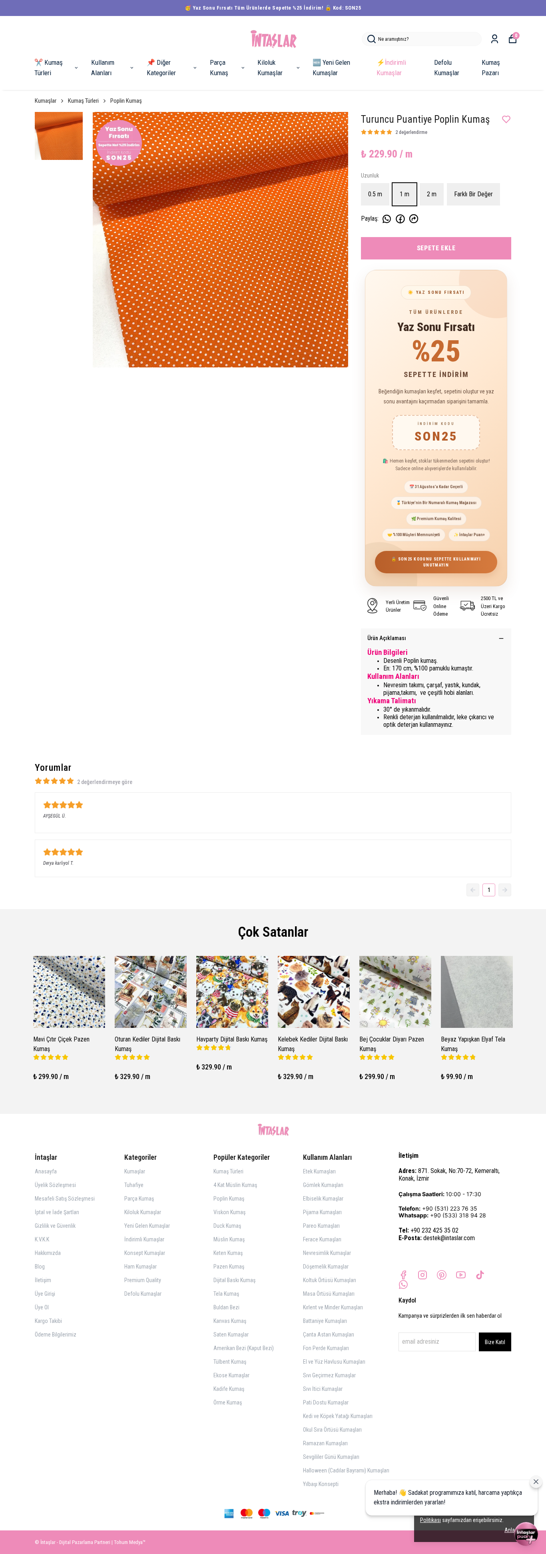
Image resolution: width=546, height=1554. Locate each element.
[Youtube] (461, 1275)
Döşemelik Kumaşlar (326, 1266)
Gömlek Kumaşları (323, 1185)
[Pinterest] (441, 1275)
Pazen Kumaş (228, 1266)
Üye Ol (42, 1307)
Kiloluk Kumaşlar (270, 67)
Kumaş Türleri (83, 100)
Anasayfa (46, 1171)
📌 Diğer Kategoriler (161, 67)
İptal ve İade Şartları (57, 1212)
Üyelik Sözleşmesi (55, 1185)
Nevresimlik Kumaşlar (327, 1253)
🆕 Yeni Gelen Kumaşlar (331, 67)
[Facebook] (403, 1275)
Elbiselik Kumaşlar (323, 1198)
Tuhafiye (133, 1185)
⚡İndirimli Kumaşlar (391, 67)
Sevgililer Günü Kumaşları (331, 1457)
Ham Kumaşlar (140, 1266)
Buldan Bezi (226, 1307)
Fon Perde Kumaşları (326, 1348)
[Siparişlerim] (495, 39)
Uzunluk (370, 175)
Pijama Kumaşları (322, 1212)
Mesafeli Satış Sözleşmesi (65, 1198)
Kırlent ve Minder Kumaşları (333, 1307)
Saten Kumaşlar (231, 1334)
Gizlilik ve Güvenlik (55, 1226)
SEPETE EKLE (436, 248)
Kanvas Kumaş (229, 1321)
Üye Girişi (45, 1294)
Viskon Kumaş (229, 1212)
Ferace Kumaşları (322, 1239)
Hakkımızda (48, 1253)
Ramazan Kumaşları (325, 1443)
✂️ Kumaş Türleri (48, 67)
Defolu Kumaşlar (446, 67)
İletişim (43, 1280)
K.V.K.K (42, 1239)
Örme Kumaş (227, 1402)
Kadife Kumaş (228, 1389)
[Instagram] (422, 1275)
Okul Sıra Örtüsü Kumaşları (332, 1429)
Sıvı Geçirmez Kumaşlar (329, 1375)
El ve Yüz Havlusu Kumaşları (334, 1362)
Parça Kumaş (219, 67)
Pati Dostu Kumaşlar (326, 1402)
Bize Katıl (495, 1342)
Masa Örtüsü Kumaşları (329, 1294)
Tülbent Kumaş (229, 1362)
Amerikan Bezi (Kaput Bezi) (243, 1348)
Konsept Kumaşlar (144, 1253)
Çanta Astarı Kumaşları (328, 1334)
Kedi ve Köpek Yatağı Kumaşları (338, 1416)
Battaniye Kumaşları (325, 1321)
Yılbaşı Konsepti (321, 1484)
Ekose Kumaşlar (231, 1375)
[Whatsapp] (403, 1284)
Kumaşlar (45, 100)
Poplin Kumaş (126, 100)
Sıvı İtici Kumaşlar (323, 1389)
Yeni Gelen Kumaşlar (147, 1226)
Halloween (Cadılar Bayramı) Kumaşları (346, 1470)
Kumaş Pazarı (491, 67)
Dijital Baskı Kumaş (234, 1280)
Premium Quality (142, 1280)
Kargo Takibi (48, 1321)
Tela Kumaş (226, 1294)
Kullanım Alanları (102, 67)
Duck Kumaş (227, 1226)
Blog (40, 1266)
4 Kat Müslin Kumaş (235, 1185)
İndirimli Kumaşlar (144, 1239)
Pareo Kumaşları (321, 1226)
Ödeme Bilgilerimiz (55, 1334)
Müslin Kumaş (229, 1239)
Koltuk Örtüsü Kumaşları (329, 1280)
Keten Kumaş (228, 1253)
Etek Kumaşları (319, 1171)
